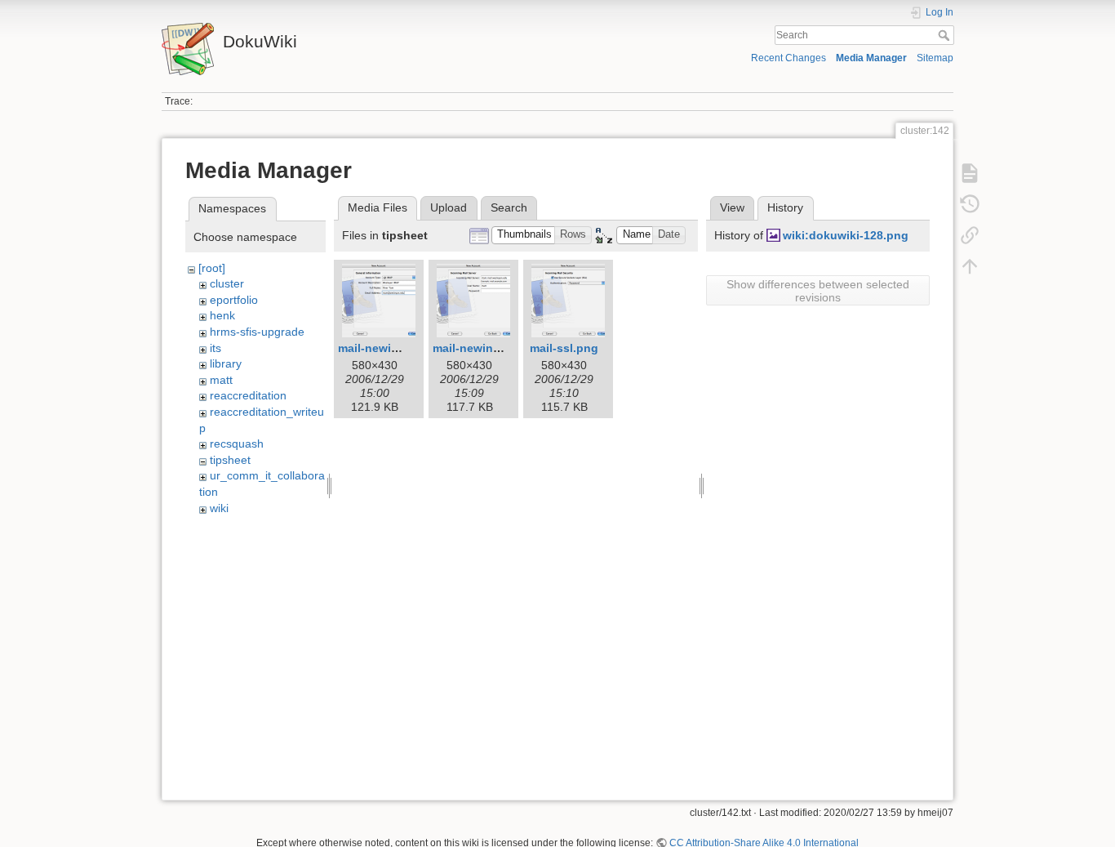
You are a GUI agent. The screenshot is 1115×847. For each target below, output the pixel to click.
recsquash (237, 443)
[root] (211, 267)
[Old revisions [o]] (969, 204)
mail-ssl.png (564, 347)
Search (945, 35)
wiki (219, 508)
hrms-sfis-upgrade (257, 331)
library (226, 363)
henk (222, 315)
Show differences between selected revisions (817, 291)
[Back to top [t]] (969, 266)
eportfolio (234, 299)
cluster (227, 283)
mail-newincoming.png (496, 347)
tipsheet (230, 459)
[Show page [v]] (969, 173)
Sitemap (935, 58)
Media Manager (871, 58)
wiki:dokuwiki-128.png (845, 235)
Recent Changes (788, 58)
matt (221, 379)
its (215, 347)
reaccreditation (248, 395)
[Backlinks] (969, 235)
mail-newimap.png (389, 347)
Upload (448, 207)
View (732, 207)
